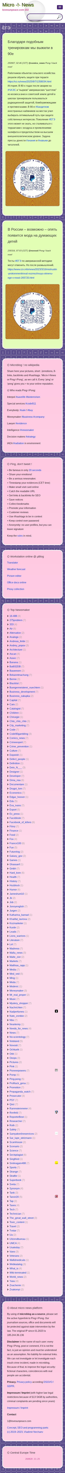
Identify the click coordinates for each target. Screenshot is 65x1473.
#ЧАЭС (12, 90)
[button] (60, 7)
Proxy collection (15, 589)
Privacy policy (24, 1382)
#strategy (31, 436)
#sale (23, 410)
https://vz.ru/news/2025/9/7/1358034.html (29, 81)
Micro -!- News (18, 4)
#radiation (18, 443)
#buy (30, 410)
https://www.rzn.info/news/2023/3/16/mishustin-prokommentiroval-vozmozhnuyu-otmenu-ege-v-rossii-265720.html (32, 273)
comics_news (38, 63)
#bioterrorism (33, 397)
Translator (12, 562)
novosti (35, 250)
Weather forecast (16, 569)
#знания (31, 140)
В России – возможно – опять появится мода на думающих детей (32, 235)
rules (20, 535)
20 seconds (35, 470)
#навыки (43, 140)
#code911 (30, 403)
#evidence (21, 423)
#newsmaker (27, 430)
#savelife (20, 397)
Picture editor (14, 576)
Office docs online (16, 582)
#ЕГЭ (52, 119)
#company (38, 417)
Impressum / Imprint (17, 1408)
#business (27, 417)
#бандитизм (42, 107)
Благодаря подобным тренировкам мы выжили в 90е (30, 48)
